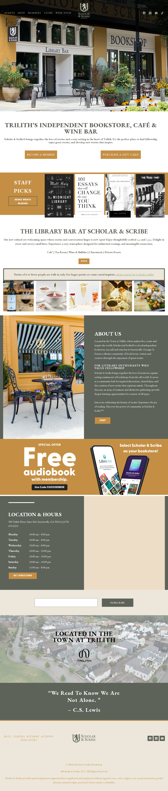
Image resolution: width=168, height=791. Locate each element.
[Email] (156, 13)
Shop (21, 12)
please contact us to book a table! (135, 274)
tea (138, 239)
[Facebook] (144, 13)
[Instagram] (150, 13)
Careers (19, 736)
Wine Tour (64, 12)
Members (34, 12)
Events (10, 12)
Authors (47, 736)
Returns (33, 736)
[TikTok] (162, 13)
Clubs (48, 12)
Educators (29, 740)
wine (148, 239)
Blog (7, 736)
